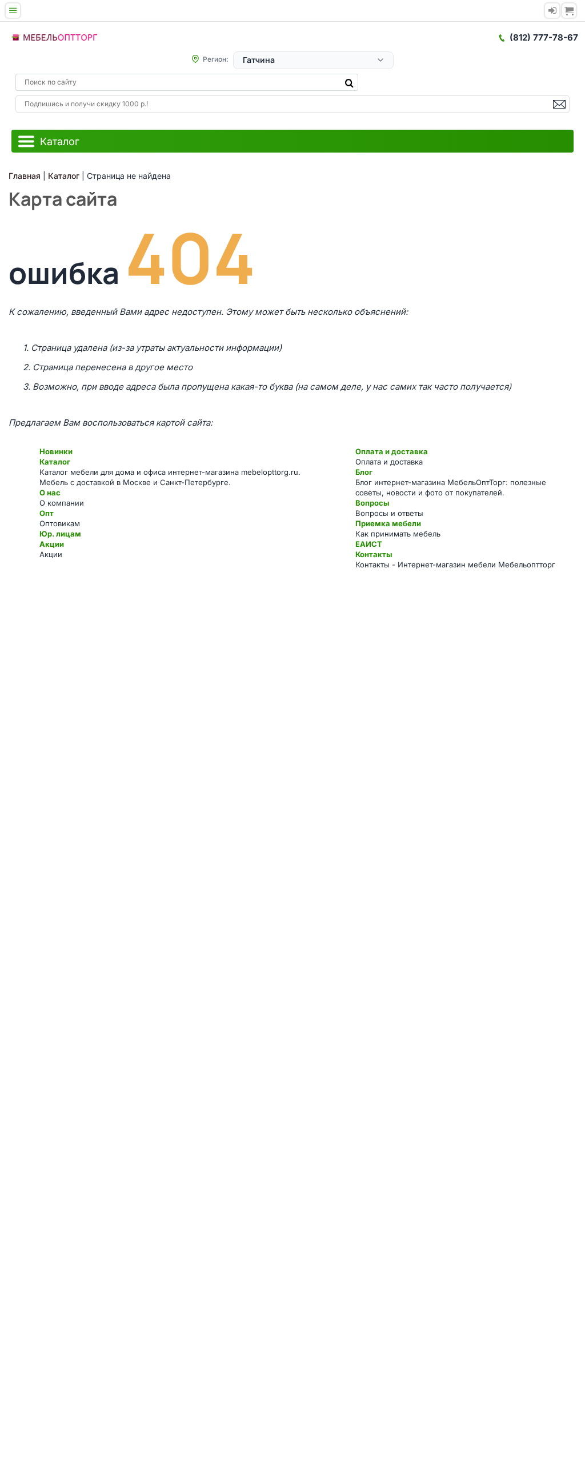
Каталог (54, 461)
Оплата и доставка (391, 451)
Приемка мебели (388, 523)
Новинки (56, 451)
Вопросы (372, 502)
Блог (363, 472)
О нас (50, 492)
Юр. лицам (60, 533)
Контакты (373, 554)
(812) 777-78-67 (544, 37)
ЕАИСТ (368, 544)
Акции (51, 544)
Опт (46, 513)
